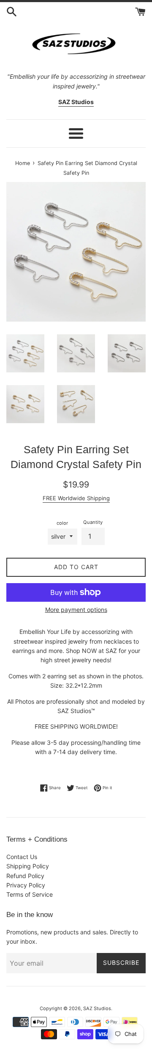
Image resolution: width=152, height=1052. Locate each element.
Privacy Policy (25, 885)
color (62, 523)
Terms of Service (29, 894)
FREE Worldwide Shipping (76, 498)
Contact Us (21, 856)
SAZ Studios (97, 1008)
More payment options (76, 609)
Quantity (93, 522)
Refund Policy (25, 875)
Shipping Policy (27, 866)
